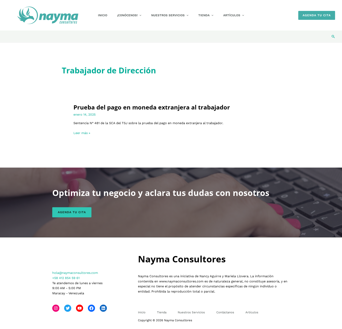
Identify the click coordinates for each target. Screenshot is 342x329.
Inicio (102, 15)
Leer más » (81, 133)
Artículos (231, 15)
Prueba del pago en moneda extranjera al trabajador (151, 107)
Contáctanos (225, 312)
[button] (139, 15)
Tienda (204, 15)
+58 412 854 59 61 (66, 278)
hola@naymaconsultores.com (75, 273)
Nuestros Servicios (168, 15)
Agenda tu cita (72, 212)
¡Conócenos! (127, 15)
